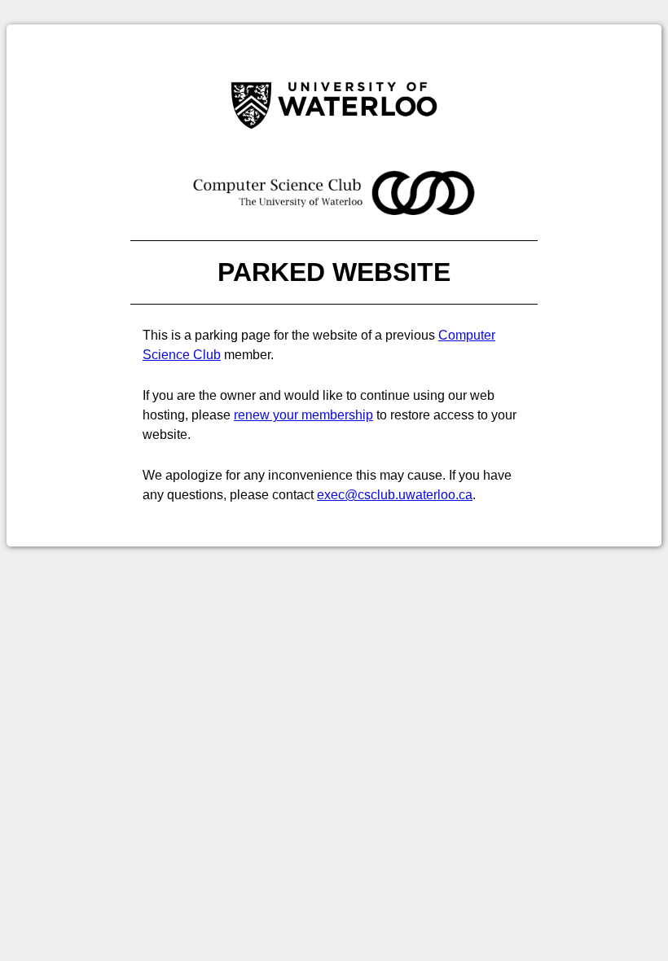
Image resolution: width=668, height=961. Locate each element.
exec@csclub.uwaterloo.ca (394, 495)
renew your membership (303, 415)
